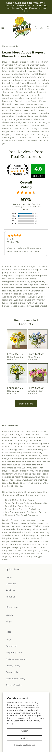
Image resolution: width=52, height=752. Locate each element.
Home (5, 46)
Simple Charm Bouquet (35, 392)
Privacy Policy (13, 665)
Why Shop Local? (14, 652)
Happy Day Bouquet (13, 392)
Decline (24, 738)
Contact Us (11, 646)
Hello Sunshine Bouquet (15, 358)
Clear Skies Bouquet (34, 358)
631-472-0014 (33, 553)
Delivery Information (16, 659)
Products (10, 590)
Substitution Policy (15, 678)
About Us (10, 596)
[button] (35, 27)
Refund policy (13, 672)
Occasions (11, 583)
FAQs (8, 639)
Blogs (9, 621)
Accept (24, 731)
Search (9, 615)
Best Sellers (26, 403)
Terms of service (14, 685)
